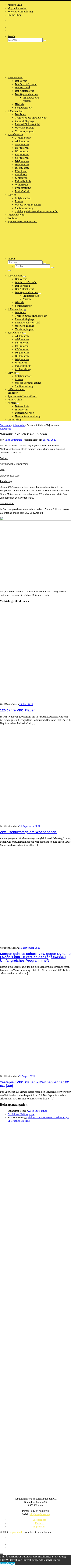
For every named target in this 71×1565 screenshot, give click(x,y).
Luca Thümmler (13, 439)
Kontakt (39, 1523)
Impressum (39, 1526)
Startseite (5, 425)
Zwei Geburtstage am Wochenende (28, 832)
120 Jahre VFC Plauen (18, 710)
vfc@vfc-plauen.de (40, 1514)
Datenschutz (39, 1519)
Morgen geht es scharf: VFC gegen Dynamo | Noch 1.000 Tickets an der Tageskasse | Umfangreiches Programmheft (35, 957)
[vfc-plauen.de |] (23, 71)
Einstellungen (7, 1563)
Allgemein (19, 425)
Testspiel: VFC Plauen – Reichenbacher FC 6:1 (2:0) (34, 1084)
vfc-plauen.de (15, 1531)
